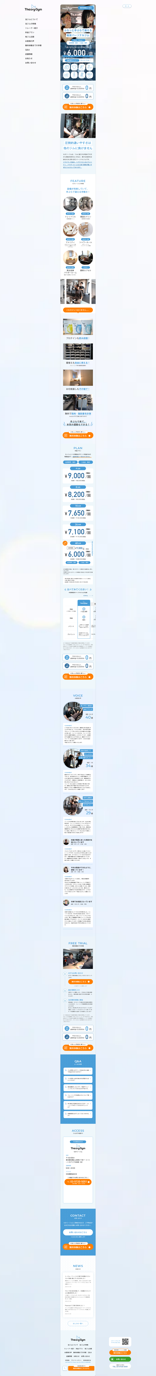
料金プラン (29, 32)
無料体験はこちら (86, 7)
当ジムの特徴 (30, 23)
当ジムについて (31, 19)
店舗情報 (28, 54)
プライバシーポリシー (76, 1359)
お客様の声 (29, 41)
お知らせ (28, 58)
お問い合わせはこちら (78, 1232)
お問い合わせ (30, 62)
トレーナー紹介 (31, 28)
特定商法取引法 (87, 1359)
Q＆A (90, 1352)
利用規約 (67, 1359)
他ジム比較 (29, 36)
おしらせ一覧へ (78, 1323)
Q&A (27, 49)
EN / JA (127, 6)
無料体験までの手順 (33, 45)
